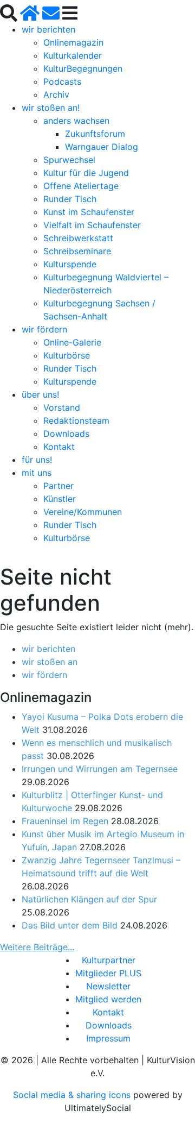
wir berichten (48, 29)
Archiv (56, 94)
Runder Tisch (69, 198)
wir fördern (44, 329)
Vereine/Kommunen (82, 511)
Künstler (59, 498)
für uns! (37, 459)
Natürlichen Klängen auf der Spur (89, 899)
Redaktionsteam (76, 420)
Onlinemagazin (73, 42)
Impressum (108, 1038)
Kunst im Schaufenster (88, 211)
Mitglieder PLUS (108, 973)
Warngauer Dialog (101, 146)
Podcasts (62, 81)
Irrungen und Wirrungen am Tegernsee (100, 768)
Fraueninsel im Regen (65, 820)
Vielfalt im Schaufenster (92, 224)
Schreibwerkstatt (78, 238)
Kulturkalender (72, 55)
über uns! (40, 394)
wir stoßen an (49, 661)
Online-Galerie (72, 342)
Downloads (66, 433)
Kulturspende (69, 264)
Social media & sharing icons (73, 1094)
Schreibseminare (77, 251)
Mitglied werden (108, 999)
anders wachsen (76, 120)
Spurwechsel (69, 159)
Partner (58, 485)
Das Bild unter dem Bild (70, 925)
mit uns (36, 472)
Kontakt (59, 446)
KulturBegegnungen (82, 68)
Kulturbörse (66, 355)
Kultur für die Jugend (86, 172)
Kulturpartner (108, 960)
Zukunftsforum (95, 133)
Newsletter (108, 986)
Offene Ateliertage (81, 185)
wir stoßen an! (51, 107)
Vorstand (61, 407)
